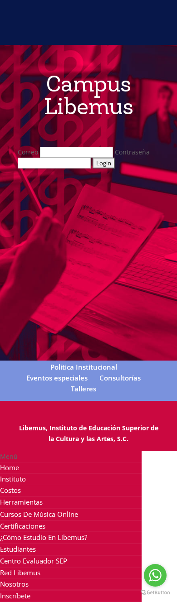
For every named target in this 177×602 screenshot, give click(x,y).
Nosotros (14, 583)
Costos (10, 490)
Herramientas (21, 501)
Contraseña (132, 152)
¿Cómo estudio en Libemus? (43, 537)
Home (9, 467)
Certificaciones (22, 525)
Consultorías (120, 377)
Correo (28, 152)
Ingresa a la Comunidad (93, 7)
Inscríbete (15, 595)
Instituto (13, 478)
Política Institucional (83, 366)
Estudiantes (18, 549)
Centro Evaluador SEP (33, 560)
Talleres (83, 388)
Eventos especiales (57, 377)
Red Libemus (20, 572)
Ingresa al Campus (93, 36)
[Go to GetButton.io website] (155, 593)
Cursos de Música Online (39, 514)
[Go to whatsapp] (155, 575)
